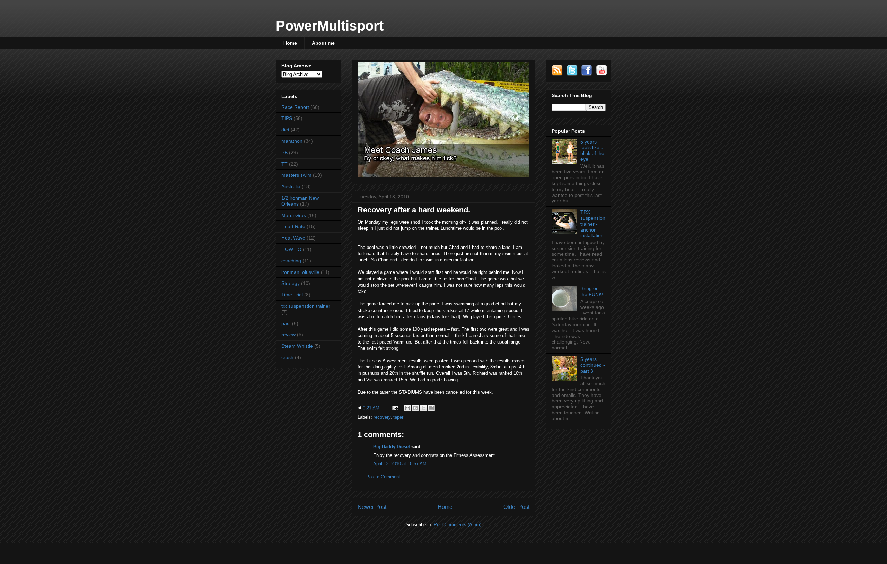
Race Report (295, 107)
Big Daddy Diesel (391, 446)
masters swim (296, 175)
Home (290, 43)
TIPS (286, 118)
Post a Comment (383, 476)
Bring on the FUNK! (591, 291)
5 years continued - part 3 (592, 365)
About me (323, 43)
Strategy (290, 283)
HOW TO (291, 249)
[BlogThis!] (415, 408)
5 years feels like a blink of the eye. (592, 150)
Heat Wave (293, 238)
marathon (291, 141)
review (288, 334)
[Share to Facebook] (431, 408)
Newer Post (372, 507)
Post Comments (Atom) (457, 524)
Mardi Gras (293, 215)
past (286, 323)
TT (284, 164)
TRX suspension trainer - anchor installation (592, 223)
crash (287, 357)
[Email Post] (395, 407)
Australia (290, 186)
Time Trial (292, 294)
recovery (382, 417)
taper (398, 417)
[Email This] (407, 408)
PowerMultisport (330, 25)
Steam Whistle (297, 346)
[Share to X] (423, 408)
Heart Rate (293, 226)
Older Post (516, 507)
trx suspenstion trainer (305, 306)
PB (284, 152)
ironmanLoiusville (300, 272)
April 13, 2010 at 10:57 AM (400, 463)
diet (285, 129)
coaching (291, 260)
